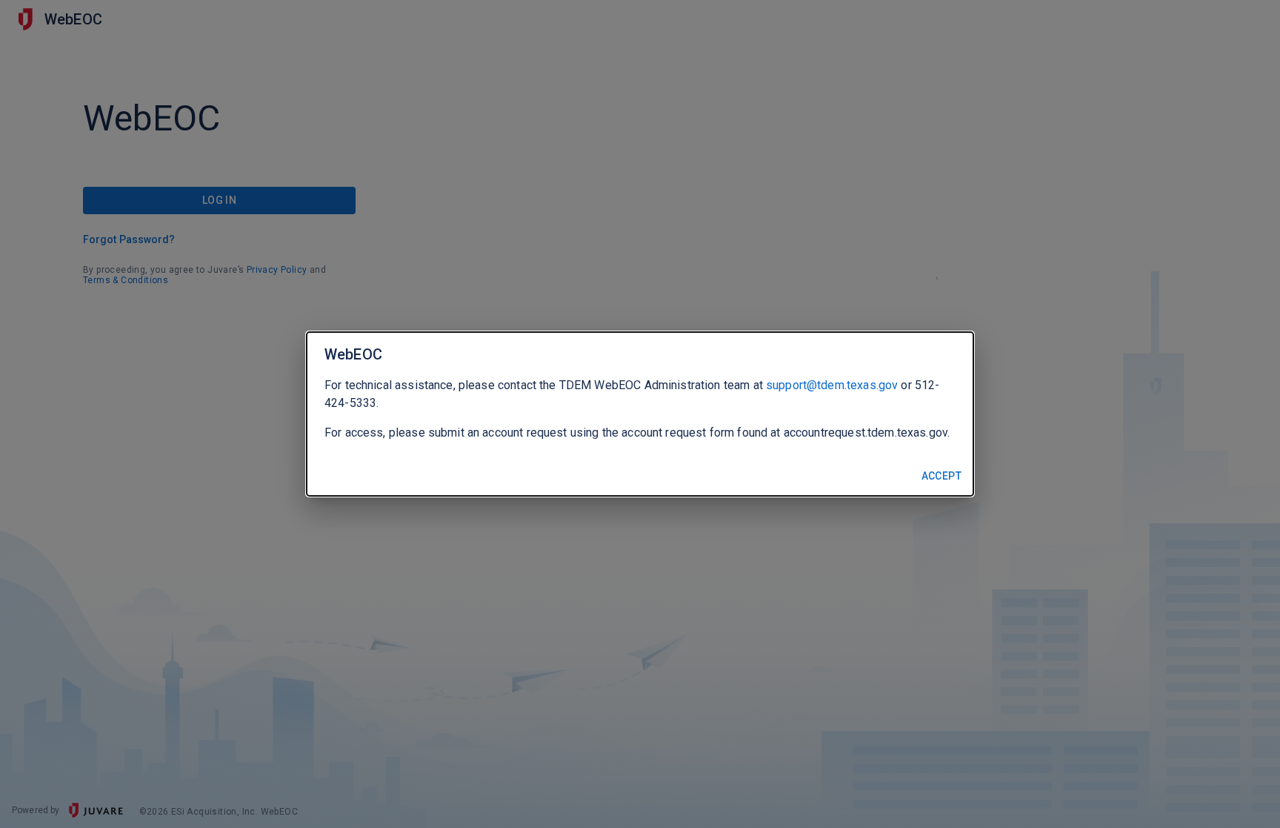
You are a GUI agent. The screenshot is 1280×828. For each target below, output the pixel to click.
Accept (941, 476)
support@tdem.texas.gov (832, 385)
